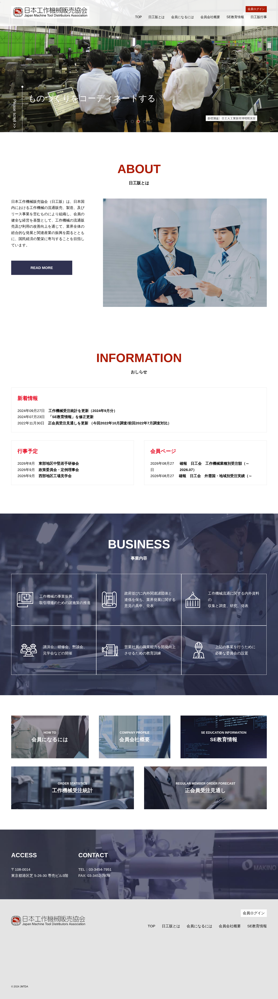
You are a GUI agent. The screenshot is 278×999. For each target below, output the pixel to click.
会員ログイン (256, 9)
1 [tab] (127, 122)
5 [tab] (151, 122)
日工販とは (156, 17)
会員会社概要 (210, 17)
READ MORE (42, 268)
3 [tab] (139, 122)
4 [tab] (145, 122)
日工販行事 (259, 17)
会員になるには (182, 17)
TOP (138, 17)
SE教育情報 (235, 17)
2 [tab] (133, 122)
